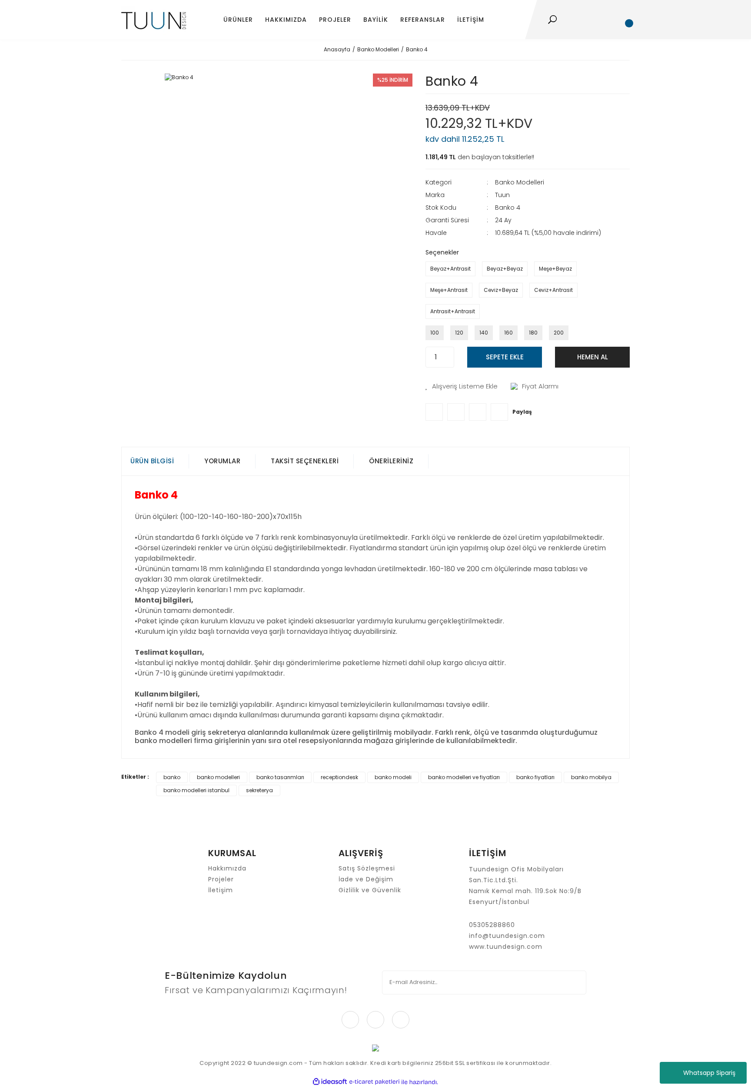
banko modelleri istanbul (196, 790)
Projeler (221, 879)
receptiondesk (339, 777)
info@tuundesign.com (507, 935)
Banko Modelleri (519, 182)
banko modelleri (218, 777)
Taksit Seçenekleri (305, 460)
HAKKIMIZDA (286, 19)
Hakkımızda (227, 868)
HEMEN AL (592, 357)
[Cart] (625, 19)
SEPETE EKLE (505, 357)
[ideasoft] (329, 1082)
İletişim (220, 890)
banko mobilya (591, 777)
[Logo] (153, 19)
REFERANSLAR (422, 19)
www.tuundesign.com (505, 946)
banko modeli (393, 777)
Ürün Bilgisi (152, 460)
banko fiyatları (535, 777)
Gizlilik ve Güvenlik (370, 890)
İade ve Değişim (366, 879)
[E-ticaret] (374, 1082)
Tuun (502, 195)
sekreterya (259, 790)
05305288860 (492, 925)
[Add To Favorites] (461, 387)
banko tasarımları (280, 777)
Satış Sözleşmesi (367, 868)
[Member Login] (601, 19)
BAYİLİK (375, 19)
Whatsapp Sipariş (709, 1072)
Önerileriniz (391, 460)
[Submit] (574, 982)
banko (171, 777)
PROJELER (335, 19)
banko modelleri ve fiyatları (464, 777)
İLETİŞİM (470, 19)
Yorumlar (222, 460)
